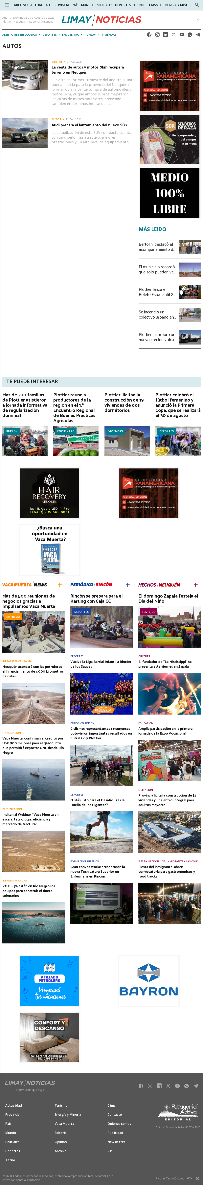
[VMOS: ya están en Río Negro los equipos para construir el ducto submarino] (33, 903)
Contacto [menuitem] (114, 1114)
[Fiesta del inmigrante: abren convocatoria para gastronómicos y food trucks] (169, 884)
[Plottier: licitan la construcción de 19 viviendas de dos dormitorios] (127, 427)
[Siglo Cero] (198, 1177)
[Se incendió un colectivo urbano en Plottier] (190, 309)
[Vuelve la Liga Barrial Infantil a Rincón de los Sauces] (101, 674)
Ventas (57, 61)
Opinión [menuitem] (61, 1142)
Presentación (12, 809)
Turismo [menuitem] (154, 5)
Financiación (11, 733)
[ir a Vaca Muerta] (24, 584)
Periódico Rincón (82, 723)
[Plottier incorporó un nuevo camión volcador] (190, 331)
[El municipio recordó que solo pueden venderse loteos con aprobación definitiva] (190, 264)
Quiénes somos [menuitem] (119, 1123)
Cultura (144, 656)
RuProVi (91, 34)
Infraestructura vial (17, 661)
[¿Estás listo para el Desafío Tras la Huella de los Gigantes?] (101, 812)
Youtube (181, 35)
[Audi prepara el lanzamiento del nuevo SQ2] (25, 119)
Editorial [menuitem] (61, 1133)
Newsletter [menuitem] (116, 1142)
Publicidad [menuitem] (115, 1133)
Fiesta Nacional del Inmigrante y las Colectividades (169, 861)
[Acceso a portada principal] (102, 20)
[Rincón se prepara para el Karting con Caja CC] (101, 607)
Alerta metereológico (19, 34)
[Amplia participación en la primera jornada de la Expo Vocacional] (169, 741)
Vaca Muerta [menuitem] (64, 1123)
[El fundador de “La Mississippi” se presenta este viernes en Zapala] (169, 674)
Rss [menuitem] (110, 1151)
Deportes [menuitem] (123, 5)
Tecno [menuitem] (139, 5)
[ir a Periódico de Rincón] (91, 584)
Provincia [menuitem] (61, 5)
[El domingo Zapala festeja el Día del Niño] (169, 607)
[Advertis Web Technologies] (190, 1177)
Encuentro (70, 34)
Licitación (145, 790)
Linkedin (165, 35)
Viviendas (109, 34)
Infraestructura (14, 880)
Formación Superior (84, 861)
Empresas (13, 617)
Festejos (148, 612)
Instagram (157, 35)
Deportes (49, 34)
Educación (145, 723)
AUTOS (56, 119)
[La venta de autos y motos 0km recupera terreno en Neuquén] (25, 61)
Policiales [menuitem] (104, 5)
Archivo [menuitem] (21, 5)
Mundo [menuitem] (87, 5)
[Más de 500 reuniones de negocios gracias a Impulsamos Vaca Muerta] (33, 612)
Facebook (149, 35)
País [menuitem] (75, 5)
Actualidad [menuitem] (40, 5)
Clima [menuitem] (111, 1105)
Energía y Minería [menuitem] (178, 5)
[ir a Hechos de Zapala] (159, 584)
